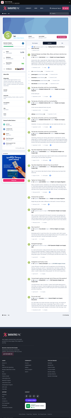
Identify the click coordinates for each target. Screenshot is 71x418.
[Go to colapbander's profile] (4, 129)
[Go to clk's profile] (19, 69)
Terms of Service (22, 414)
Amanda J (41, 298)
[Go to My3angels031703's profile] (4, 144)
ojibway (33, 114)
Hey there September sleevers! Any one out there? (44, 149)
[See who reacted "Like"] (48, 67)
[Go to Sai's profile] (29, 55)
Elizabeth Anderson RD (44, 89)
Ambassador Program (7, 384)
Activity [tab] (49, 43)
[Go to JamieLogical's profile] (21, 69)
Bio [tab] (62, 43)
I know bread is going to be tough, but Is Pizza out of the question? (49, 278)
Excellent (8, 64)
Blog (3, 365)
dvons (7, 133)
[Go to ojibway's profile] (16, 69)
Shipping (4, 394)
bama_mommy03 (43, 263)
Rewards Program (6, 380)
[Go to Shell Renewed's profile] (4, 139)
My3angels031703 (10, 143)
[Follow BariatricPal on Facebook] (26, 396)
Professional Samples (7, 407)
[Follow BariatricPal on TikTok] (37, 396)
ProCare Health (51, 369)
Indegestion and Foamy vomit (39, 262)
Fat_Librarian (42, 229)
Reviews (4, 374)
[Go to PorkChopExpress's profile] (20, 69)
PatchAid (50, 363)
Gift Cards (4, 387)
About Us (4, 363)
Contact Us (4, 401)
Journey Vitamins (52, 374)
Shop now (13, 180)
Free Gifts (4, 389)
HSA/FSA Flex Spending (7, 367)
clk (32, 71)
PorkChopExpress (35, 80)
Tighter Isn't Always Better (38, 180)
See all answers (9, 58)
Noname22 (34, 77)
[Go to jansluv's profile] (4, 124)
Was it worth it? (35, 227)
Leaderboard (28, 365)
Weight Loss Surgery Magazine (57, 57)
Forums (27, 363)
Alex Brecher (42, 57)
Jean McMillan (42, 181)
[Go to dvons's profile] (4, 134)
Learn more (2, 2)
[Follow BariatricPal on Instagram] (30, 396)
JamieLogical (34, 74)
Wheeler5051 (42, 280)
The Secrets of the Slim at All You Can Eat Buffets (44, 87)
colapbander (9, 129)
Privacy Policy (29, 414)
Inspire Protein (51, 367)
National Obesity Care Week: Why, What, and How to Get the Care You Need (48, 54)
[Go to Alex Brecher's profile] (17, 69)
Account (4, 398)
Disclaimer (35, 414)
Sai (34, 47)
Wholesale (4, 405)
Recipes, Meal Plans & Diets (8, 369)
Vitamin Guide (5, 376)
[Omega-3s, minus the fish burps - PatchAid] (13, 166)
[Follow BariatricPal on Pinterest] (34, 396)
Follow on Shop (32, 400)
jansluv (8, 124)
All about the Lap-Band (37, 197)
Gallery (26, 367)
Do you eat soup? (36, 296)
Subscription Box (6, 378)
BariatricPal (50, 365)
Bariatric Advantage (52, 376)
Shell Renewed (10, 138)
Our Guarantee (5, 403)
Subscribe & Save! (6, 382)
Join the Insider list (7, 354)
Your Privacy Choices (42, 414)
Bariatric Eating (51, 371)
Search (26, 371)
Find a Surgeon (28, 369)
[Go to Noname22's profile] (23, 69)
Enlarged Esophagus (36, 209)
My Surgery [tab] (35, 43)
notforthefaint (42, 151)
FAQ (3, 371)
